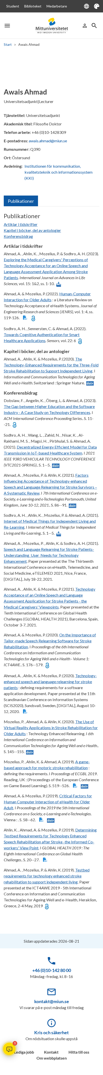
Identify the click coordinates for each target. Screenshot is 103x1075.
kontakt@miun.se (51, 1001)
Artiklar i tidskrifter (21, 224)
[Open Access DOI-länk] (33, 318)
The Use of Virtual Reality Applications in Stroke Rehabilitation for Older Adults (51, 727)
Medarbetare (56, 6)
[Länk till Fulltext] (58, 284)
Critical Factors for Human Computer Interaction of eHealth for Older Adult (48, 801)
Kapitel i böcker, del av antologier (32, 230)
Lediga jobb (24, 1052)
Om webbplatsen (51, 1058)
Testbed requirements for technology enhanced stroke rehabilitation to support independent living (47, 876)
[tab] (21, 201)
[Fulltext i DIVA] (25, 318)
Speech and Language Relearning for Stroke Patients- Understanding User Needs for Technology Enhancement (49, 555)
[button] (9, 1049)
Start (8, 44)
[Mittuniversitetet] (51, 26)
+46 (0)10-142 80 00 (51, 970)
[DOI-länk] (90, 383)
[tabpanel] (51, 563)
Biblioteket (33, 6)
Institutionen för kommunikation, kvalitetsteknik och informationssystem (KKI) (58, 172)
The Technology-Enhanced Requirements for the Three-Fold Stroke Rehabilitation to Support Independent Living (51, 365)
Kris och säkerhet (51, 1032)
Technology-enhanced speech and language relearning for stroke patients (50, 681)
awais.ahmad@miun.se (48, 140)
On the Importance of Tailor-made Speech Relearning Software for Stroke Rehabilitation (50, 640)
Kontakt (51, 1052)
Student (12, 6)
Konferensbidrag (18, 236)
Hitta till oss (78, 1052)
